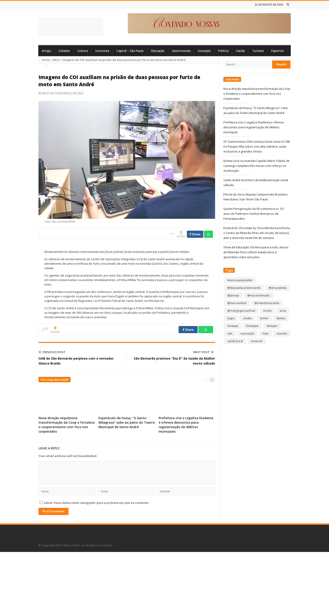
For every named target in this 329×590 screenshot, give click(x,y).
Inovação (204, 51)
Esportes (277, 51)
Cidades (64, 51)
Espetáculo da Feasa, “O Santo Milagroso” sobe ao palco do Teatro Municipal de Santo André (126, 422)
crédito (247, 318)
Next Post (201, 352)
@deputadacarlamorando (244, 288)
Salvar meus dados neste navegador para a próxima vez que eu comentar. (97, 503)
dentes (280, 318)
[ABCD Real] (70, 27)
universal (256, 341)
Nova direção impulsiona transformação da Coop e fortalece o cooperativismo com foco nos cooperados (66, 424)
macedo (282, 333)
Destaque (252, 326)
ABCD (56, 60)
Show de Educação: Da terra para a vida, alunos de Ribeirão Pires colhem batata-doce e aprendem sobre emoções (255, 252)
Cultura (82, 51)
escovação (247, 333)
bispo (231, 318)
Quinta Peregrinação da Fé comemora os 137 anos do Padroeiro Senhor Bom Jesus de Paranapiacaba (253, 214)
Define (264, 318)
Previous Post (54, 352)
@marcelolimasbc (258, 295)
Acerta (267, 311)
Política (223, 51)
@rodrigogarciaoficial (241, 311)
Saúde (240, 51)
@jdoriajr (233, 295)
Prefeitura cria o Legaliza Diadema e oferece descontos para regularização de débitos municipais (186, 424)
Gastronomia (181, 51)
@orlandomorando (266, 303)
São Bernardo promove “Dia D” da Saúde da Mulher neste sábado (174, 360)
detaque (272, 326)
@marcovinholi (236, 303)
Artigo (46, 51)
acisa (283, 311)
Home (46, 60)
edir (230, 333)
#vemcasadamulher (240, 280)
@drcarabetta (277, 288)
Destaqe (232, 326)
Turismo (258, 51)
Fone (265, 333)
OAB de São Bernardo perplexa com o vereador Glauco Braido (76, 360)
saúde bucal (235, 341)
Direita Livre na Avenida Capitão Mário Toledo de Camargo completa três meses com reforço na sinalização (256, 166)
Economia (102, 51)
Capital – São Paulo (130, 51)
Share (196, 234)
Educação (157, 51)
